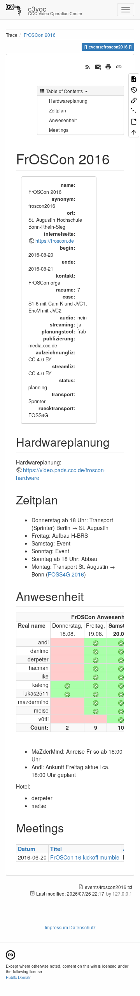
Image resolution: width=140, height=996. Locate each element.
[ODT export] (134, 121)
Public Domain (19, 977)
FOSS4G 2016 (66, 574)
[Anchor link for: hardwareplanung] (115, 441)
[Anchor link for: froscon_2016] (117, 158)
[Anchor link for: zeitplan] (64, 499)
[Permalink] (119, 66)
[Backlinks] (134, 100)
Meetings (58, 129)
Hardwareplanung (68, 100)
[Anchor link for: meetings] (69, 827)
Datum (26, 849)
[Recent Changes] (87, 66)
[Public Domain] (10, 954)
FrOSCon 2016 (40, 34)
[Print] (108, 66)
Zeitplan (57, 110)
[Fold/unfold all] (134, 110)
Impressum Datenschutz (70, 927)
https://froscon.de (54, 240)
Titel (56, 849)
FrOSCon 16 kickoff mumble (84, 857)
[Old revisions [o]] (134, 89)
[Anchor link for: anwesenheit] (89, 596)
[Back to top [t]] (134, 131)
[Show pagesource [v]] (134, 78)
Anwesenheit (63, 120)
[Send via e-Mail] (98, 66)
